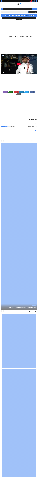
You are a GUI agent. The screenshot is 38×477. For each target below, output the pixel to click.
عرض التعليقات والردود (4, 126)
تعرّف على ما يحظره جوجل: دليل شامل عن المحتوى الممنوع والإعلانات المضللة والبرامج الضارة (19, 307)
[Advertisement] (19, 27)
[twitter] (33, 1)
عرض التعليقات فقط (11, 126)
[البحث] (1, 1)
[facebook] (34, 1)
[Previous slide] (3, 141)
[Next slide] (1, 141)
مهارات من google (18, 17)
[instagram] (30, 1)
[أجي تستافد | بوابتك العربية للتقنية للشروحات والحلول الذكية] (19, 4)
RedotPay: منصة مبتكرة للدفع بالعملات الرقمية (11, 12)
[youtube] (31, 1)
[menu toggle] (36, 1)
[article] (19, 226)
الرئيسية (34, 9)
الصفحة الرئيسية (24, 17)
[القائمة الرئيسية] (2, 9)
